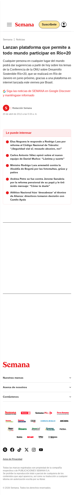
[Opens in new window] (12, 449)
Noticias (20, 39)
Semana (7, 39)
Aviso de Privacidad (16, 459)
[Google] (5, 449)
